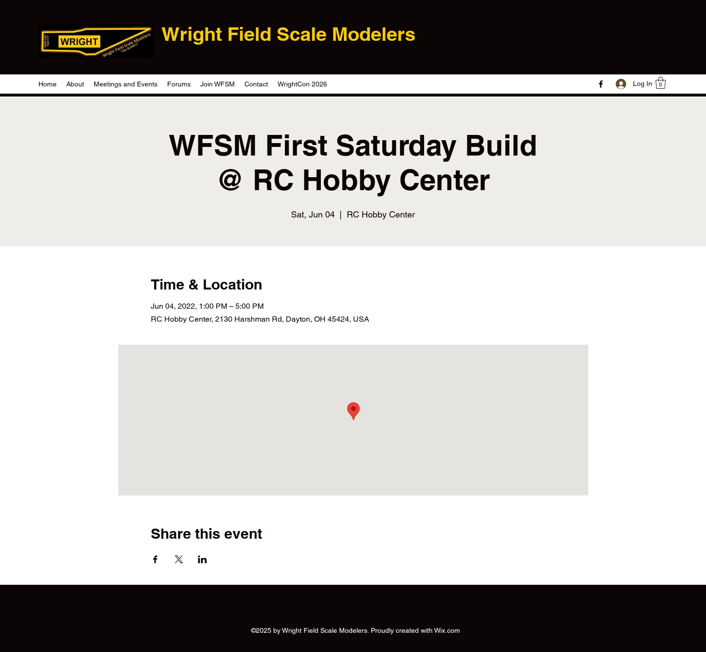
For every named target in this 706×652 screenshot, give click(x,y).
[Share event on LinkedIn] (202, 559)
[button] (661, 83)
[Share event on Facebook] (155, 559)
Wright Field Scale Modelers (288, 34)
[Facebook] (601, 84)
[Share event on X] (178, 559)
